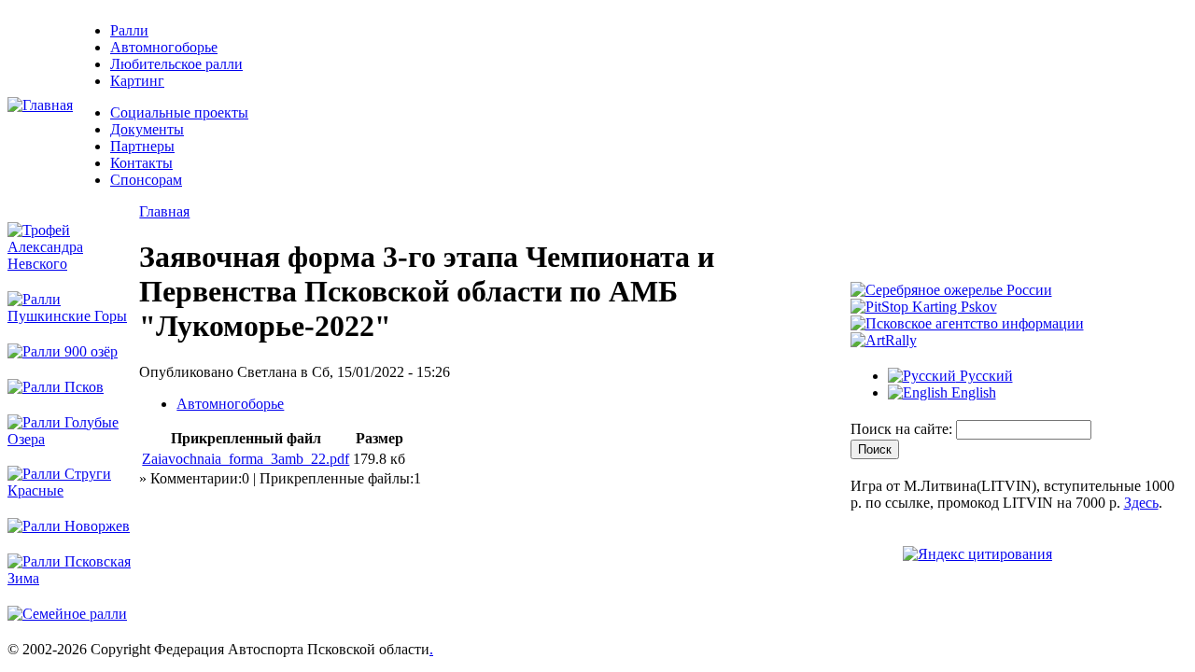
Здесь (1141, 503)
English (972, 392)
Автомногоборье (164, 47)
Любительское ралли (176, 64)
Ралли (129, 30)
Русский (984, 376)
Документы (147, 129)
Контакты (141, 163)
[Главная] (40, 105)
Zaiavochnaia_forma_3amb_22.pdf (245, 459)
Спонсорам (146, 180)
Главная (164, 211)
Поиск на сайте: (903, 429)
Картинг (137, 81)
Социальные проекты (179, 112)
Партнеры (142, 146)
